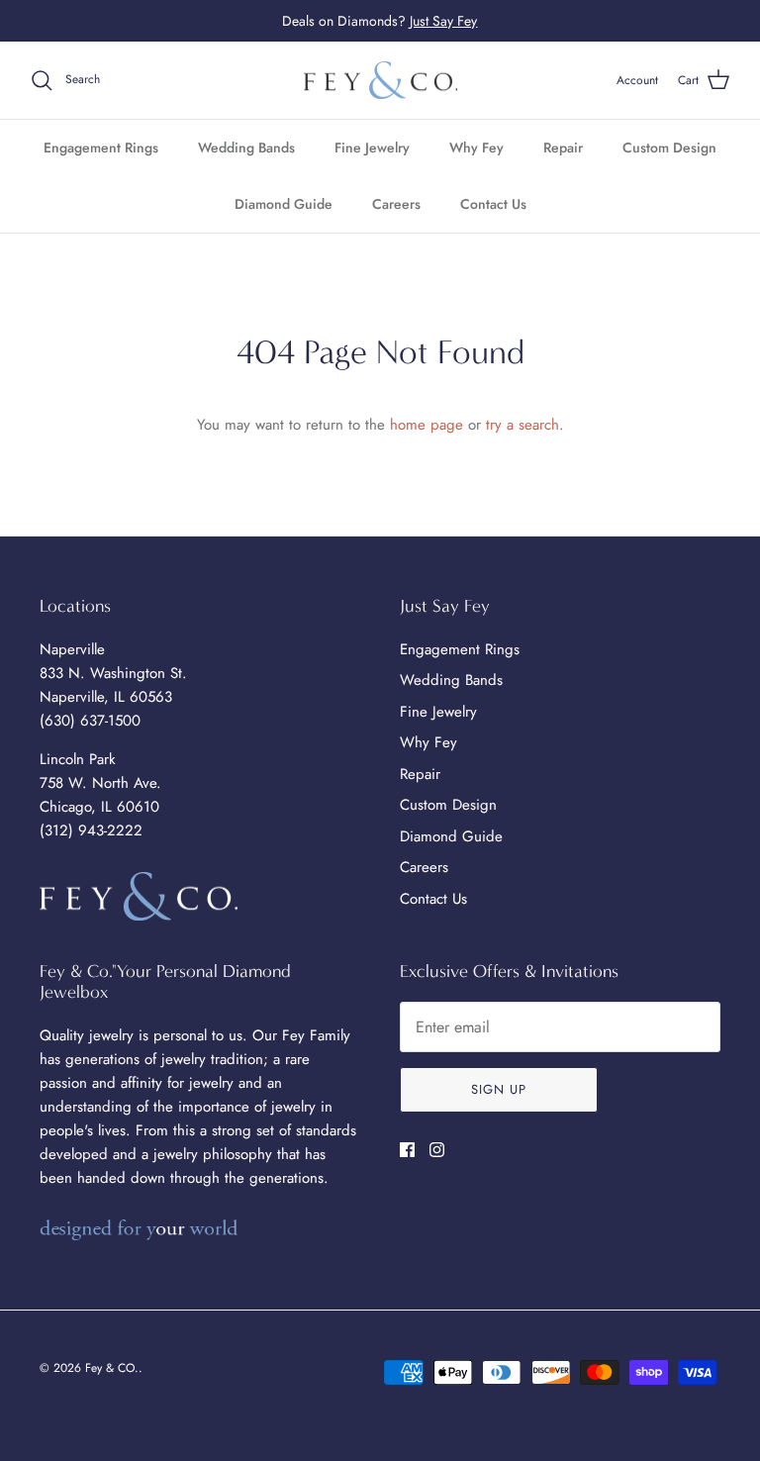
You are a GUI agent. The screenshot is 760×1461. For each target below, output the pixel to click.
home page (426, 425)
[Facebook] (407, 1149)
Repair (563, 147)
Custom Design (669, 147)
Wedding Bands (246, 147)
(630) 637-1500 (90, 720)
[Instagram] (436, 1149)
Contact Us (493, 204)
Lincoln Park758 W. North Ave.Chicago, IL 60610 (100, 783)
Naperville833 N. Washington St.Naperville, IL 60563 (113, 673)
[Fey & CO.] (380, 80)
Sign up (498, 1089)
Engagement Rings (101, 147)
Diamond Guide (283, 204)
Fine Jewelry (372, 147)
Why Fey (476, 147)
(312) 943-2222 (91, 830)
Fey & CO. (112, 1368)
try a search (522, 425)
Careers (396, 204)
